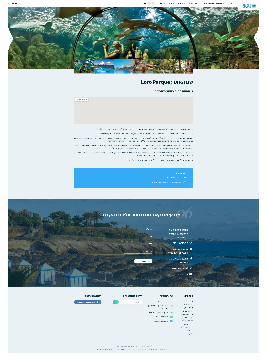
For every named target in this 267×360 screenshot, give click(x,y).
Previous (256, 38)
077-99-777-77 (180, 243)
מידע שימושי (221, 3)
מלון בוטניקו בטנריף (152, 349)
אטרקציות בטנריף (187, 314)
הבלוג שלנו (181, 3)
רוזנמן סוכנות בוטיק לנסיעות (178, 260)
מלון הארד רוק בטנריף (120, 349)
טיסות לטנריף (188, 308)
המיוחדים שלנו (209, 3)
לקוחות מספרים (187, 321)
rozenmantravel (179, 268)
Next (10, 38)
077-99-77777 (17, 3)
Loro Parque (133, 160)
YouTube (144, 3)
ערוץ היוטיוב (182, 274)
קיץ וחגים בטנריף (162, 349)
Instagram (149, 3)
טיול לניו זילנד (100, 349)
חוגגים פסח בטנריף (141, 349)
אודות (231, 3)
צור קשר (162, 3)
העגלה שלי (171, 3)
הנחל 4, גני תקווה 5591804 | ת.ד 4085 (178, 250)
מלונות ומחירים (188, 311)
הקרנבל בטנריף (131, 349)
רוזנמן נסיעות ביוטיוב (161, 321)
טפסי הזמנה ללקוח (195, 3)
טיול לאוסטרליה (109, 349)
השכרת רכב (189, 317)
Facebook (153, 3)
